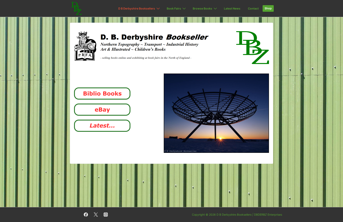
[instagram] (106, 214)
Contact (253, 8)
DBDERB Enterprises (268, 214)
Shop (268, 8)
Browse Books (202, 8)
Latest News (232, 8)
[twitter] (96, 214)
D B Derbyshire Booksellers (136, 8)
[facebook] (86, 214)
